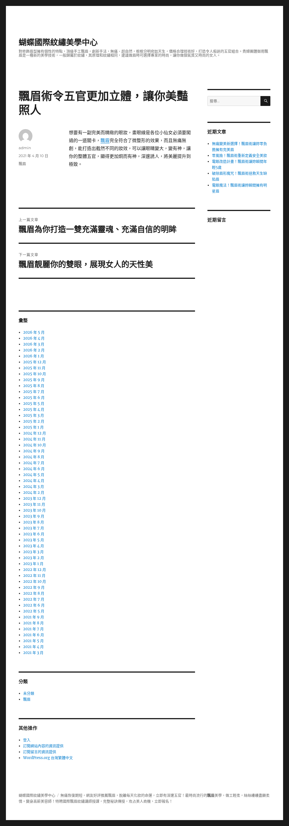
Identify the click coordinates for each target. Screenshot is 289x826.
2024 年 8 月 (33, 457)
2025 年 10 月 (34, 373)
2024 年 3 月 (33, 486)
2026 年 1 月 (33, 356)
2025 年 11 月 (34, 368)
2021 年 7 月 (33, 629)
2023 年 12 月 (34, 498)
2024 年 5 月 (33, 474)
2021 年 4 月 (33, 646)
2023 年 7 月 (33, 528)
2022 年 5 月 (33, 611)
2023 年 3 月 (33, 551)
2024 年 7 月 (33, 462)
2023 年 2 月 (33, 557)
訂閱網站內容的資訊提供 (43, 746)
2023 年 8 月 (33, 522)
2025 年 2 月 (33, 421)
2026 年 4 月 (34, 338)
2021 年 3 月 (33, 652)
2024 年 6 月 (34, 468)
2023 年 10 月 (34, 510)
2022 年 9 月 (34, 587)
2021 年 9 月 (33, 617)
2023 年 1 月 (33, 563)
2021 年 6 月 (33, 634)
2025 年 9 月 (34, 379)
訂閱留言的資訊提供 (39, 751)
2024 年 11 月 (34, 439)
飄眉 (105, 140)
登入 (26, 740)
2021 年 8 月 (33, 623)
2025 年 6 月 (34, 397)
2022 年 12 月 (34, 569)
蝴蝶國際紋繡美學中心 (58, 42)
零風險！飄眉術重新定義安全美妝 (239, 155)
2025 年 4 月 (33, 409)
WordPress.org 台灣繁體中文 (48, 757)
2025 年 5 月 (33, 403)
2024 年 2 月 (33, 492)
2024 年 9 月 (34, 451)
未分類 (28, 693)
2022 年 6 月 (34, 605)
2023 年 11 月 (34, 504)
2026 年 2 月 (34, 350)
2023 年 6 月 (33, 534)
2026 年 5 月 (34, 332)
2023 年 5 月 (33, 540)
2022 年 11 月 (34, 575)
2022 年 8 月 (33, 593)
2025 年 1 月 (33, 427)
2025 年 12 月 (34, 362)
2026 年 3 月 (33, 344)
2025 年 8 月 (33, 385)
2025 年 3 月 (33, 415)
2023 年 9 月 (33, 516)
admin (25, 147)
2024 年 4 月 (33, 480)
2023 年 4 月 (33, 546)
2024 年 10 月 (34, 445)
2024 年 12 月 (34, 433)
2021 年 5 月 (33, 640)
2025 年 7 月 (33, 391)
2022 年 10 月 (34, 581)
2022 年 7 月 (33, 599)
